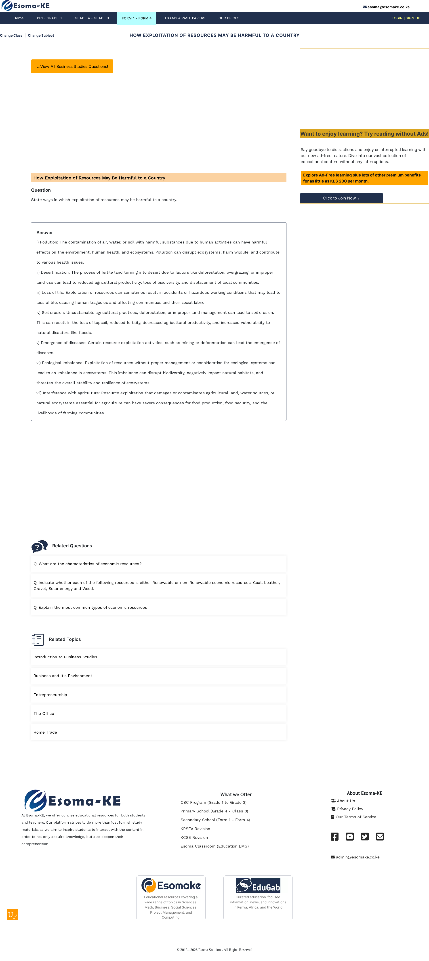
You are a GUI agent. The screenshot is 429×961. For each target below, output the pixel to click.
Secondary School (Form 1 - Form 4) (215, 819)
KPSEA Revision (195, 828)
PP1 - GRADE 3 (49, 18)
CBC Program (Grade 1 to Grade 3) (213, 802)
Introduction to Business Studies (65, 657)
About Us (345, 800)
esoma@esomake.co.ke (389, 7)
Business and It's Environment (63, 675)
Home (18, 18)
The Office (44, 713)
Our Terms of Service (355, 816)
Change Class (11, 35)
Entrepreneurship (50, 694)
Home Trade (45, 732)
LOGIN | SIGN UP (406, 18)
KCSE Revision (194, 837)
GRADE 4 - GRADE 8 (92, 18)
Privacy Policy (349, 808)
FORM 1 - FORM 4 (137, 18)
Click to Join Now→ (341, 198)
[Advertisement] (364, 88)
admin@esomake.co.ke (357, 857)
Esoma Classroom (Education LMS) (215, 846)
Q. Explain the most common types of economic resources (90, 607)
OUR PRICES (229, 18)
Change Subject (41, 35)
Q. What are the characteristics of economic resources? (88, 563)
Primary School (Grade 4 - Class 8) (214, 811)
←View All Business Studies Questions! (72, 66)
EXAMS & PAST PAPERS (185, 18)
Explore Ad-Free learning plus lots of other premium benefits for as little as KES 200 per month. (362, 178)
